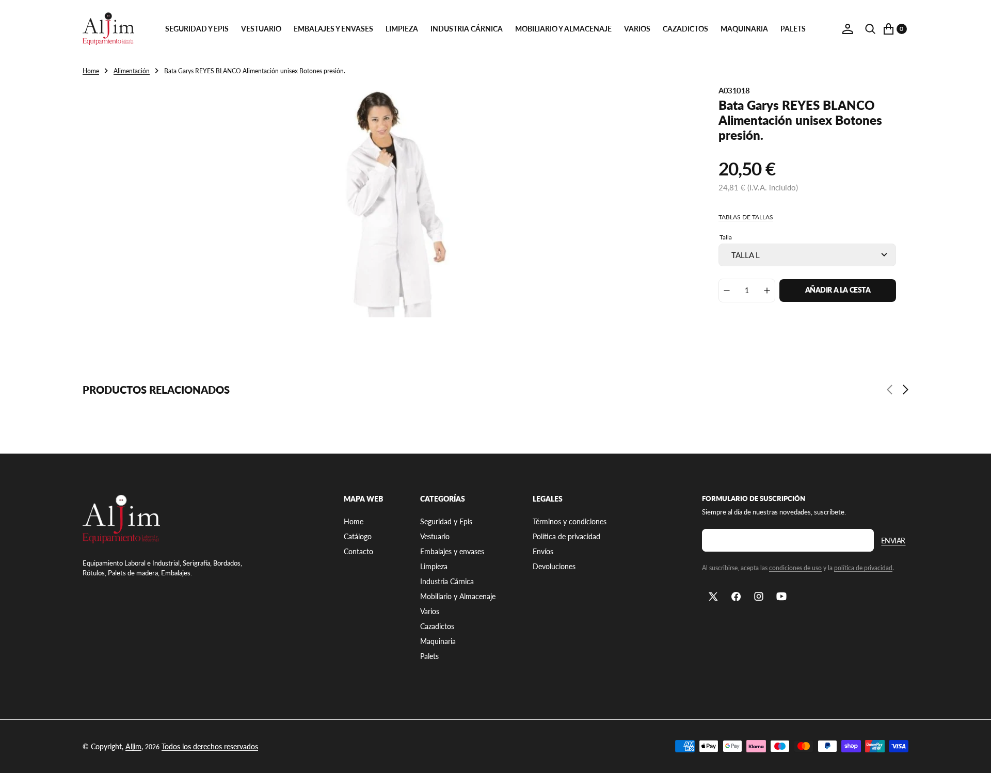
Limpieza (402, 28)
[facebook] (736, 596)
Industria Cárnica (466, 28)
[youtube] (781, 596)
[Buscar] (870, 29)
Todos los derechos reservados (210, 746)
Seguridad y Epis (197, 28)
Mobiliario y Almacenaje (563, 28)
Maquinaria (744, 28)
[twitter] (713, 596)
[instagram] (758, 596)
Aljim (133, 746)
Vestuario (261, 28)
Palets (793, 28)
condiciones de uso (795, 568)
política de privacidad (863, 568)
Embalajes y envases (333, 28)
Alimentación (132, 71)
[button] (847, 29)
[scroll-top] (973, 755)
